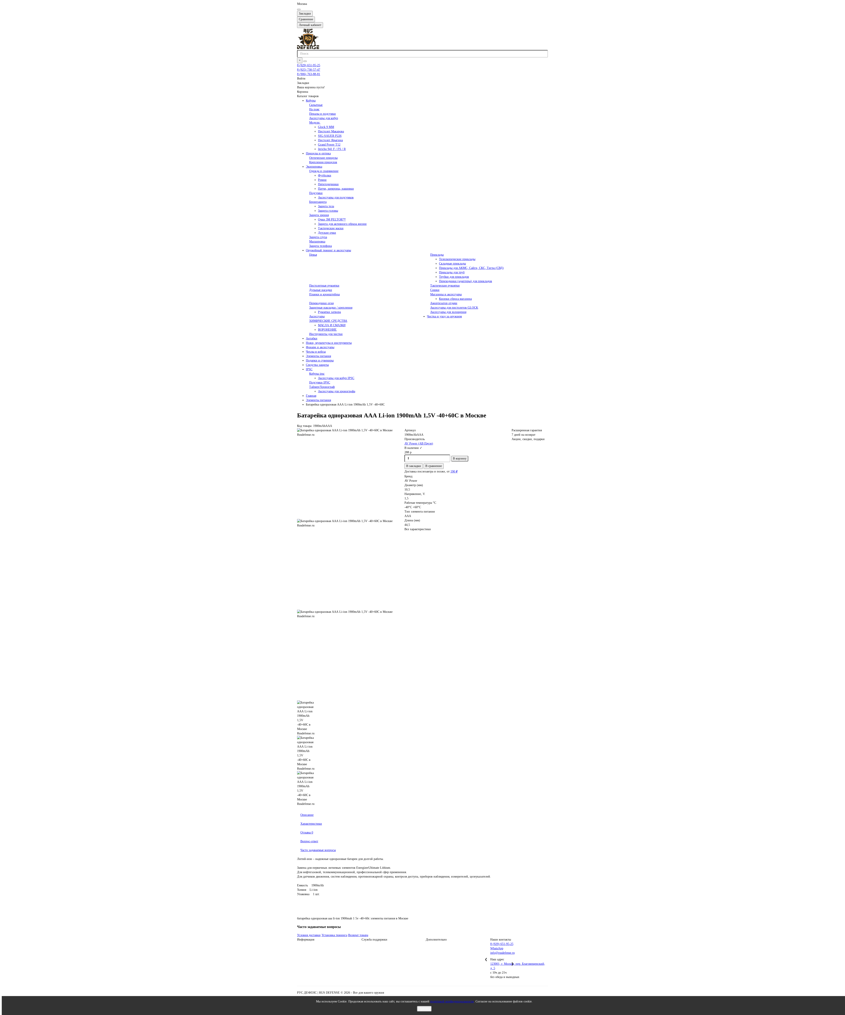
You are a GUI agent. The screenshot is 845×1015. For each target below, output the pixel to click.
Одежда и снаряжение (323, 171)
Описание (307, 815)
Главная (311, 395)
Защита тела (326, 206)
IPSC (309, 369)
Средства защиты (317, 365)
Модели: (314, 122)
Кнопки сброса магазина (455, 298)
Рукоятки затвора (329, 312)
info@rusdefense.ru (502, 952)
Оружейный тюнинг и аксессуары (328, 250)
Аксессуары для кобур (323, 118)
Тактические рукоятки (445, 285)
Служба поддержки (374, 939)
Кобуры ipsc (317, 373)
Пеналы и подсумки (322, 113)
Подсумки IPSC (319, 382)
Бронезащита (318, 202)
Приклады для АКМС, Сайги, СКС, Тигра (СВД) (471, 268)
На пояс (314, 109)
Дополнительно (436, 939)
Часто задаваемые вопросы (318, 850)
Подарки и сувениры (320, 360)
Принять (424, 1008)
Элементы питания (318, 356)
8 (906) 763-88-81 (308, 74)
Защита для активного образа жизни (342, 224)
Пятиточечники (328, 184)
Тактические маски (331, 228)
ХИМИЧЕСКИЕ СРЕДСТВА (328, 320)
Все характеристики (417, 529)
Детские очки (327, 232)
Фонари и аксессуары (320, 347)
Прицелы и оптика (318, 153)
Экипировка (314, 166)
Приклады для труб (452, 272)
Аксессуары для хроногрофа (336, 391)
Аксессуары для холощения (448, 312)
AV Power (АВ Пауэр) (418, 443)
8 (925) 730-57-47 (308, 69)
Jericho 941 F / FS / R (332, 149)
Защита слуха (318, 237)
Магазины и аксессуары (446, 294)
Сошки (434, 290)
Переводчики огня (321, 303)
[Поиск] (305, 61)
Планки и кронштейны (324, 294)
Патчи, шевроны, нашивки (336, 188)
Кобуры (311, 100)
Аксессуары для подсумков (336, 197)
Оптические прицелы (323, 157)
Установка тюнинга (334, 935)
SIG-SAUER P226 (330, 135)
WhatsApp (496, 948)
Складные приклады (452, 263)
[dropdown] (299, 9)
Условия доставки (309, 935)
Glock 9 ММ (326, 127)
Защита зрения (319, 215)
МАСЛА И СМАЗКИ (331, 325)
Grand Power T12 (329, 144)
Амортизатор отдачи (443, 303)
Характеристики (311, 823)
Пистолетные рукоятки (324, 285)
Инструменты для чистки (326, 334)
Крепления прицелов (323, 162)
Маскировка (317, 241)
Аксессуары (317, 316)
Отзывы (306, 832)
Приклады (437, 254)
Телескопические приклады (457, 259)
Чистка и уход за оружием (444, 316)
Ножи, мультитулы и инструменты (329, 343)
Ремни (322, 180)
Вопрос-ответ (309, 841)
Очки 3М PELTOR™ (332, 219)
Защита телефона (320, 246)
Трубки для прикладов (454, 276)
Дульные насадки (320, 290)
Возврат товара (358, 935)
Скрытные (316, 105)
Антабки (311, 338)
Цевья (313, 254)
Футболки (324, 175)
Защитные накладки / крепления (330, 307)
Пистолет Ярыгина (330, 140)
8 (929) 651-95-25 (308, 65)
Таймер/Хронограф (322, 387)
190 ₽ (454, 471)
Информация (305, 939)
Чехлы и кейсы (316, 351)
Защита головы (328, 210)
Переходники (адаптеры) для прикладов (465, 281)
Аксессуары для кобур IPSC (336, 378)
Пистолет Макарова (331, 131)
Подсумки (316, 193)
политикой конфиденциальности (452, 1001)
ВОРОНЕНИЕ (327, 329)
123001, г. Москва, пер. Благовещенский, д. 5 (517, 966)
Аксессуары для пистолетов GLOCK (454, 307)
